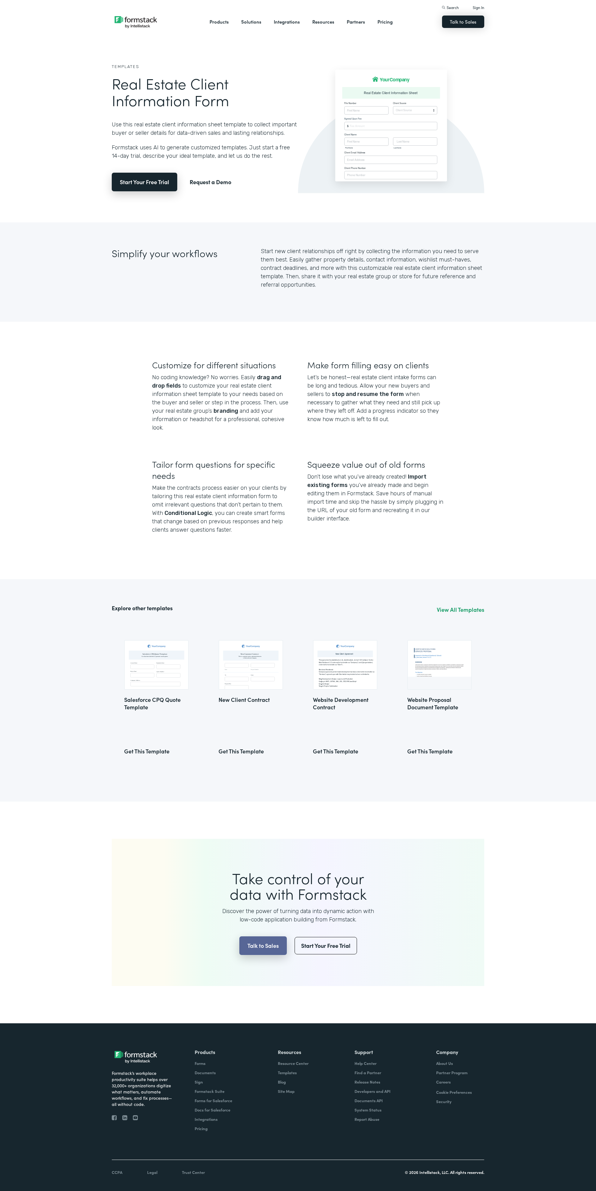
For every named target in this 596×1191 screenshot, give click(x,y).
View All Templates (460, 609)
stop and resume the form (368, 394)
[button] (219, 21)
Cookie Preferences (454, 1092)
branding (226, 410)
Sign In (478, 7)
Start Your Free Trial (144, 182)
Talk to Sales (463, 21)
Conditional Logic (188, 513)
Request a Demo (210, 182)
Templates (125, 66)
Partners (356, 21)
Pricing (385, 21)
